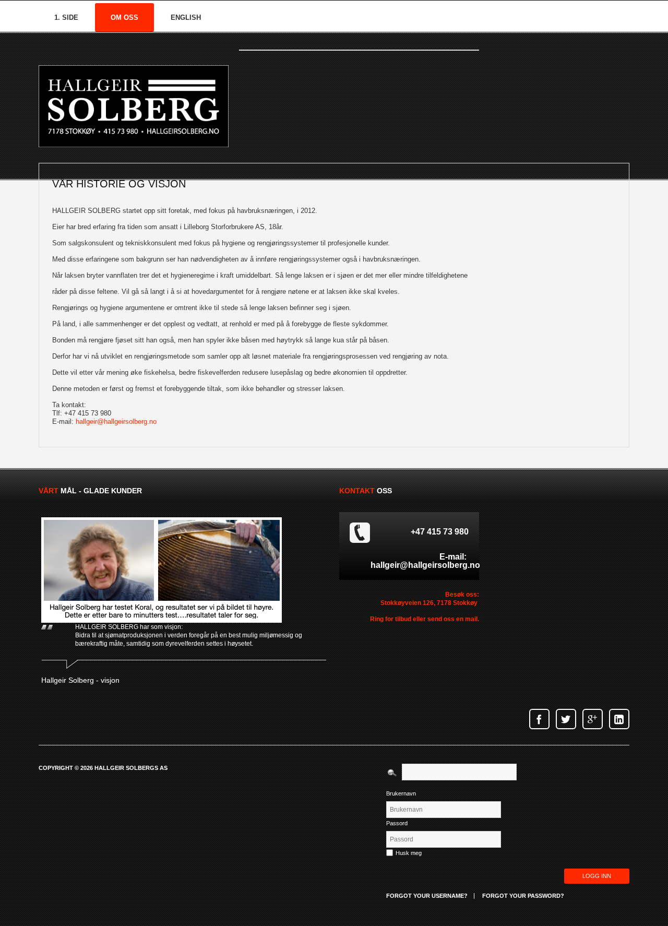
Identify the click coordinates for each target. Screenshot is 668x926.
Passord (397, 823)
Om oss (124, 17)
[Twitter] (566, 719)
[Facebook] (539, 719)
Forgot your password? (523, 896)
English (186, 17)
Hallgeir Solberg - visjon (80, 680)
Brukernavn (401, 793)
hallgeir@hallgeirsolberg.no (116, 421)
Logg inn (596, 876)
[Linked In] (619, 719)
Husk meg (409, 853)
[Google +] (592, 719)
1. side (66, 17)
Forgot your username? (427, 896)
